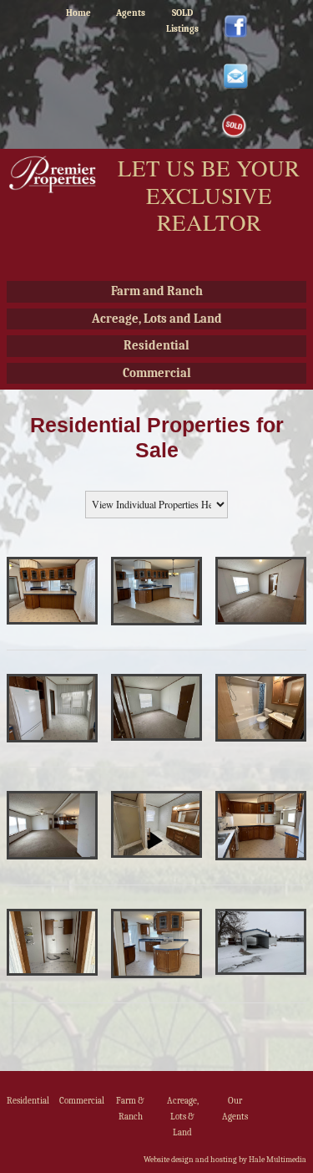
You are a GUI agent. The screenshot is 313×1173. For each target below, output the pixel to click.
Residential (156, 345)
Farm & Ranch (130, 1108)
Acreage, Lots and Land (157, 318)
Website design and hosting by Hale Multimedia (225, 1160)
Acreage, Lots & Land (183, 1116)
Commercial (157, 372)
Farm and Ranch (157, 290)
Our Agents (235, 1108)
